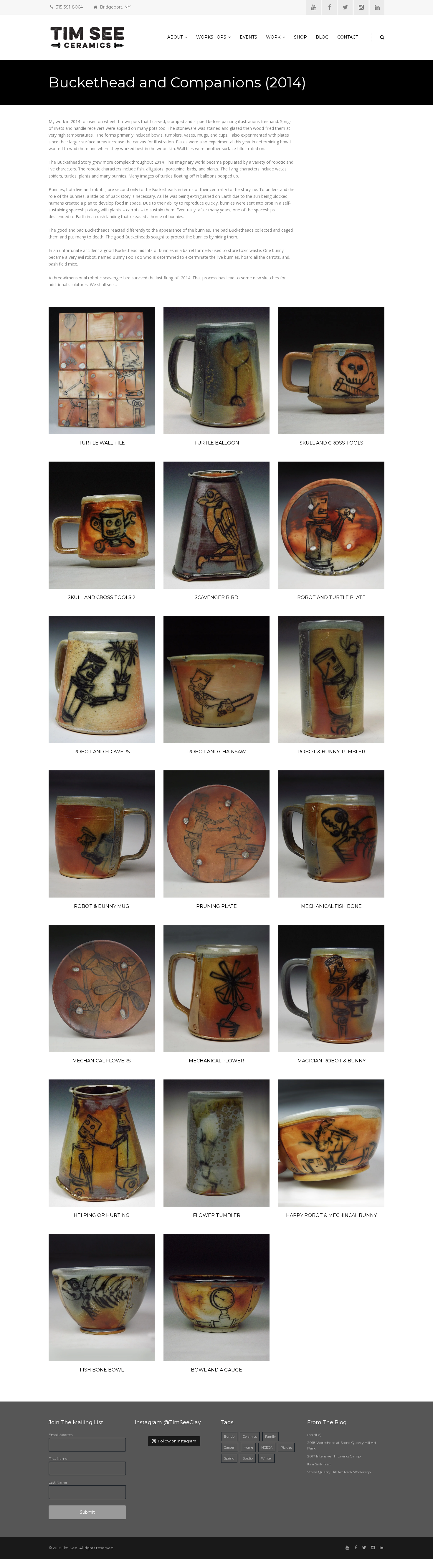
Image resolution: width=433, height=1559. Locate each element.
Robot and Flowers (101, 751)
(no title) (314, 1434)
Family (270, 1436)
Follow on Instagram (177, 1441)
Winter (266, 1458)
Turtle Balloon (216, 443)
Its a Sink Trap (319, 1464)
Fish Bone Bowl (102, 1370)
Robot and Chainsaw (216, 751)
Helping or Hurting (102, 1215)
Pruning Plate (216, 906)
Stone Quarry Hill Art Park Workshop (339, 1472)
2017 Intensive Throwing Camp (334, 1456)
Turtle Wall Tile (102, 443)
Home (248, 1447)
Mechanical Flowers (101, 1061)
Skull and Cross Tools (331, 443)
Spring (229, 1458)
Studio (248, 1458)
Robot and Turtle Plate (331, 597)
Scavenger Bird (216, 597)
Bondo (229, 1436)
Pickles (286, 1447)
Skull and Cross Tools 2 (101, 597)
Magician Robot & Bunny (332, 1061)
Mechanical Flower (216, 1061)
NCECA (266, 1447)
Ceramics (250, 1436)
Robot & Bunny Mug (101, 906)
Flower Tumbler (216, 1215)
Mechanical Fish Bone (331, 906)
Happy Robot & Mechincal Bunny (331, 1215)
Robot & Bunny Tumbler (331, 751)
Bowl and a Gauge (216, 1370)
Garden (229, 1447)
